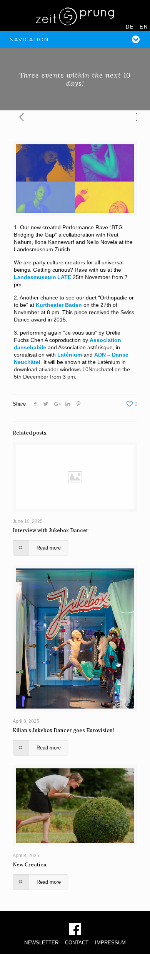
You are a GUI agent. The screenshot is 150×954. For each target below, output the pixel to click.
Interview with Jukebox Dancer (50, 530)
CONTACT (76, 943)
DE (130, 27)
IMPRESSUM (110, 943)
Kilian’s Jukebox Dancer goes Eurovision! (63, 730)
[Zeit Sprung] (75, 15)
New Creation (30, 864)
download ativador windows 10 (51, 369)
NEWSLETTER (41, 943)
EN (144, 27)
